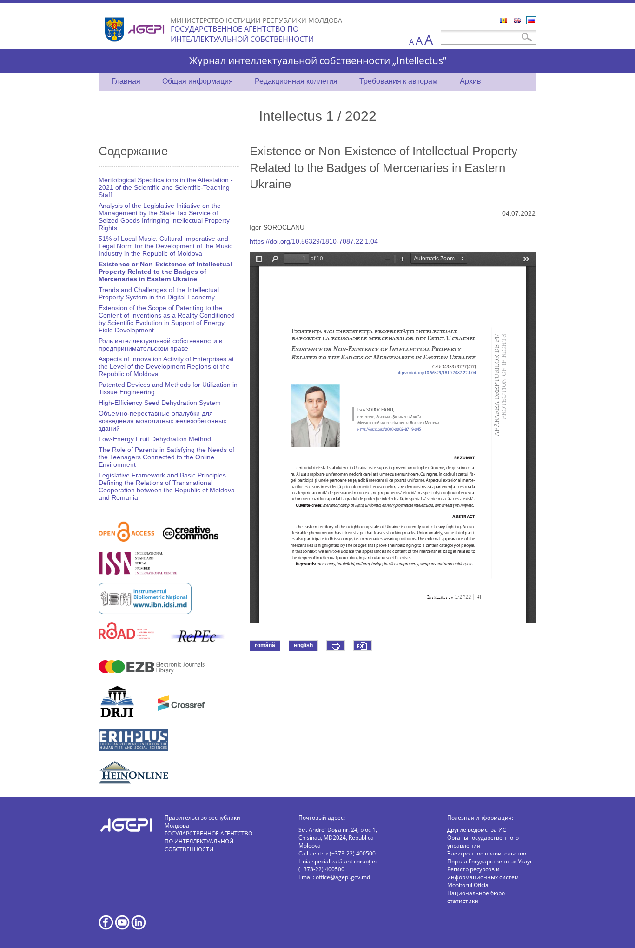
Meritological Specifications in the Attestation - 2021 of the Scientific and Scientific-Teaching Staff (166, 187)
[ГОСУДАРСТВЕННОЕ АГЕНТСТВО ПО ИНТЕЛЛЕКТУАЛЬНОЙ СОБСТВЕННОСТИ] (135, 45)
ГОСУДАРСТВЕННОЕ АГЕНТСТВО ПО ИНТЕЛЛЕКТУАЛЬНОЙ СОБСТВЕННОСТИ (242, 34)
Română (503, 20)
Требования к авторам (398, 81)
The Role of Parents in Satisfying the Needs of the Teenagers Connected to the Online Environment (166, 457)
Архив (470, 81)
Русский (531, 20)
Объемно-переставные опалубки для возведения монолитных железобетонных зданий (162, 421)
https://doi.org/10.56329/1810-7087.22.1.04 (314, 241)
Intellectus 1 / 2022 (318, 115)
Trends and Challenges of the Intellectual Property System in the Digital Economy (159, 293)
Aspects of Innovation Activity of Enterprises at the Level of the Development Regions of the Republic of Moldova (166, 366)
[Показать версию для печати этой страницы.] (335, 645)
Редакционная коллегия (296, 81)
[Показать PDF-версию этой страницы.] (362, 645)
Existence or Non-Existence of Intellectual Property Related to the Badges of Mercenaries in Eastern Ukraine (165, 271)
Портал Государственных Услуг (489, 861)
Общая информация (197, 81)
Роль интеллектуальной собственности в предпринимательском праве (160, 344)
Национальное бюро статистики (476, 897)
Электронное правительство (486, 853)
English (517, 20)
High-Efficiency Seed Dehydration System (160, 402)
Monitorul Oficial (468, 885)
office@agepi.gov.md (343, 877)
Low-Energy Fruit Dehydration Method (155, 439)
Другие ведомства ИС (476, 830)
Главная (126, 81)
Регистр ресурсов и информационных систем (483, 873)
